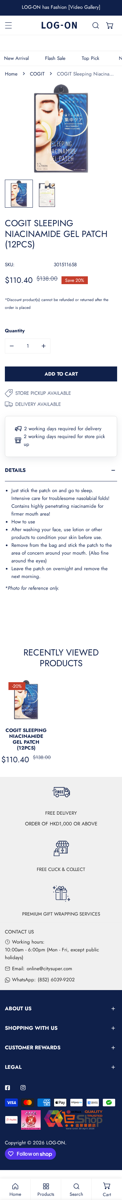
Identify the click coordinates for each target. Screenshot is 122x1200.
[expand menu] (8, 25)
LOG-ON (55, 1142)
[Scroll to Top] (110, 1165)
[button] (110, 25)
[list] (61, 129)
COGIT (37, 73)
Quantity (15, 330)
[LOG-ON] (59, 25)
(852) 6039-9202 (56, 979)
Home (11, 73)
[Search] (95, 25)
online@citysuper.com (49, 968)
